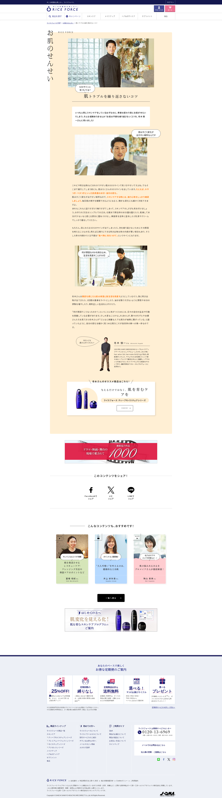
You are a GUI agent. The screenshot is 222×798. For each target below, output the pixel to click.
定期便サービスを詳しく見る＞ (163, 707)
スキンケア (91, 16)
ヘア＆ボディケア (128, 16)
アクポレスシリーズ (55, 747)
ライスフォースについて (89, 731)
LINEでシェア (131, 497)
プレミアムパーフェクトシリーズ (60, 741)
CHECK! (124, 408)
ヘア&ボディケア (53, 754)
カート (170, 10)
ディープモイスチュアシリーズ (60, 737)
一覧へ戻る (111, 598)
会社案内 (74, 781)
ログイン (170, 2)
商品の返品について (116, 737)
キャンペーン (75, 16)
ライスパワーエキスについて (90, 734)
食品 (166, 16)
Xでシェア (111, 497)
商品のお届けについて (117, 734)
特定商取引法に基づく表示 (89, 781)
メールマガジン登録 (87, 744)
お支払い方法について (117, 741)
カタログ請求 (85, 747)
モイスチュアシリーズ (56, 744)
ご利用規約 (134, 781)
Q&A (111, 731)
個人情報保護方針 (107, 781)
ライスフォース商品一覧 (56, 731)
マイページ (159, 10)
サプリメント (147, 16)
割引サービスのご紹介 (88, 737)
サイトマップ (114, 744)
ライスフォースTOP (54, 23)
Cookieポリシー (122, 781)
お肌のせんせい (68, 23)
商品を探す (57, 16)
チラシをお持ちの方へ (88, 741)
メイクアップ (110, 16)
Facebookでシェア (91, 497)
